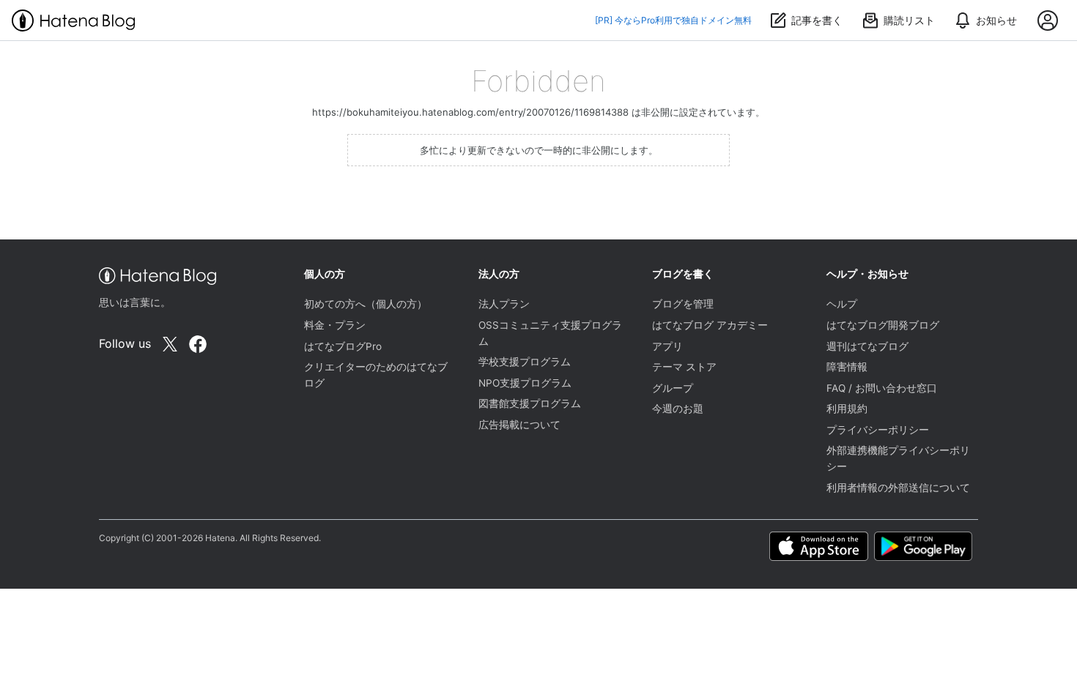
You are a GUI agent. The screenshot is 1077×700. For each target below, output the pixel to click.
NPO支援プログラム (524, 383)
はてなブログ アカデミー (710, 325)
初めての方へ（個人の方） (365, 304)
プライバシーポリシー (877, 430)
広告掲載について (519, 425)
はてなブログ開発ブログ (882, 325)
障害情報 (846, 367)
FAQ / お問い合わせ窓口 (881, 388)
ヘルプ (841, 304)
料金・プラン (335, 325)
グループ (672, 388)
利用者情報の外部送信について (898, 488)
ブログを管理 (683, 304)
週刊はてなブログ (867, 346)
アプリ (667, 346)
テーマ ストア (684, 367)
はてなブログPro (343, 346)
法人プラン (504, 304)
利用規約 (846, 408)
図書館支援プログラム (529, 403)
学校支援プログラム (524, 362)
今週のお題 (677, 408)
